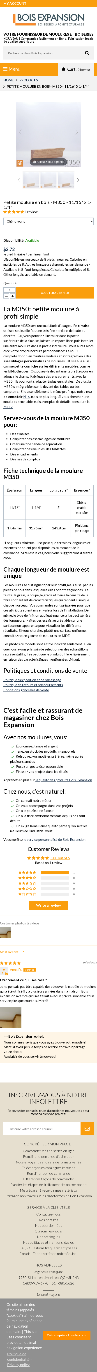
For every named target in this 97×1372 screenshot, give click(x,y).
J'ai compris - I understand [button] (67, 1335)
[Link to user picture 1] (11, 1017)
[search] (48, 53)
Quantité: (10, 283)
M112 (8, 407)
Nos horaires (48, 1220)
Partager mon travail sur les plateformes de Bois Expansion (48, 1196)
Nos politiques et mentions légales (48, 1242)
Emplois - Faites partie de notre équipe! (49, 1254)
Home (8, 80)
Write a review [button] (48, 905)
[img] (10, 963)
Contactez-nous (48, 1214)
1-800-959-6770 (35, 1283)
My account (15, 3)
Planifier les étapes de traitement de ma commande (48, 1185)
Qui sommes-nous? (48, 1231)
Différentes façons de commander (48, 1179)
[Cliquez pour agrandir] (48, 134)
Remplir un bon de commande (48, 1173)
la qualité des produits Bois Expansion (63, 780)
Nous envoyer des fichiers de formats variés (48, 1162)
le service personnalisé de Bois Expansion (54, 839)
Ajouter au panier (55, 292)
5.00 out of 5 (60, 858)
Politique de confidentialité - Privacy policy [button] (19, 1359)
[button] (14, 212)
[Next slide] (76, 132)
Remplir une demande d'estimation (48, 1156)
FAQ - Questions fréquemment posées (48, 1248)
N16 (26, 397)
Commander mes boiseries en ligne (48, 1151)
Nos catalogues (48, 1237)
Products (28, 80)
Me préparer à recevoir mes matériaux (48, 1190)
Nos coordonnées (48, 1225)
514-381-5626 (63, 1283)
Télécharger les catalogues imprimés (48, 1168)
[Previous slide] (20, 132)
